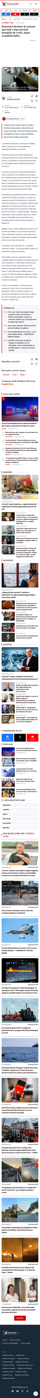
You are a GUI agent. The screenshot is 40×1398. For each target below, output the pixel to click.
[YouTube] (15, 14)
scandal (6, 375)
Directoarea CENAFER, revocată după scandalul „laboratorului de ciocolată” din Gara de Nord (19, 1310)
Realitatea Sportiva (7, 1355)
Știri (10, 19)
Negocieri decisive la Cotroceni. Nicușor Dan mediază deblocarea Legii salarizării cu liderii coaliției (21, 450)
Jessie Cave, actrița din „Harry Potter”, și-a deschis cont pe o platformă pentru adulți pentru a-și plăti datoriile (27, 519)
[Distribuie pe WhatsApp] (32, 101)
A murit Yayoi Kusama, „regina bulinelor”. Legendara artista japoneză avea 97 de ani (20, 506)
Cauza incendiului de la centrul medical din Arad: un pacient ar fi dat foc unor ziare (19, 426)
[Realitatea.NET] (11, 4)
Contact (4, 1340)
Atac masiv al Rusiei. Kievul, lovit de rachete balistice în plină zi (22, 326)
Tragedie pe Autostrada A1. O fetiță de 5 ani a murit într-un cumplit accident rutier (19, 1190)
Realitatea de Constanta (25, 1368)
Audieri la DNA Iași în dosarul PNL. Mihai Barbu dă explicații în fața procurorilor (27, 688)
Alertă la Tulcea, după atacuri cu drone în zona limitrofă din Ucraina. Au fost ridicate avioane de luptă (20, 1110)
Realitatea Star (20, 1355)
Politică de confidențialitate (10, 1343)
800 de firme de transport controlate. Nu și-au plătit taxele (26, 761)
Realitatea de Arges (21, 1372)
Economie (8, 437)
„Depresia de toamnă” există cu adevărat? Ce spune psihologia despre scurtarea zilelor (18, 595)
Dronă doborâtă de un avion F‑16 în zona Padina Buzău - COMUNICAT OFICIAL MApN (22, 334)
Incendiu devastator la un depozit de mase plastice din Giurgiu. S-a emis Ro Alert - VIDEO (18, 1270)
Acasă (5, 19)
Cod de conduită (25, 1343)
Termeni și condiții (15, 1340)
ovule (15, 375)
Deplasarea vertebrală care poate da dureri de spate (27, 627)
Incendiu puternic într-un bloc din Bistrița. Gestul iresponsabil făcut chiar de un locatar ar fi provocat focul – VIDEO (20, 1150)
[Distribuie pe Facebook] (36, 96)
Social (4, 429)
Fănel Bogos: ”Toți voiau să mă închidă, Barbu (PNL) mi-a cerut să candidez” (27, 720)
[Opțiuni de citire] (35, 1393)
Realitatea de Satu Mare (22, 1375)
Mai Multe (20, 1318)
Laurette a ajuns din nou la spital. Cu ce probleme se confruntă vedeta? (26, 530)
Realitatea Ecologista (8, 1358)
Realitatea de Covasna (22, 1362)
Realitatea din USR (7, 1362)
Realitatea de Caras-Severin (25, 1365)
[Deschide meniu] (36, 4)
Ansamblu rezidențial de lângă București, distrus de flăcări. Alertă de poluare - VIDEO (20, 1230)
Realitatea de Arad (7, 1372)
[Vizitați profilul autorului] (4, 98)
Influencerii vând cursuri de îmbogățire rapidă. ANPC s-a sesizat (27, 540)
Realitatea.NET (13, 99)
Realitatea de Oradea (8, 1365)
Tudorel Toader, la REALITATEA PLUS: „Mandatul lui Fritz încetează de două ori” (20, 677)
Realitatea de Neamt (23, 1358)
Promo (7, 464)
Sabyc (22, 375)
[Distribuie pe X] (36, 101)
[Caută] (31, 4)
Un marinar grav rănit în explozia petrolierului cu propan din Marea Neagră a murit (20, 1030)
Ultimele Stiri (17, 19)
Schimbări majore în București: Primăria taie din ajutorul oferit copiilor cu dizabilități (26, 618)
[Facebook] (6, 14)
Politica (8, 454)
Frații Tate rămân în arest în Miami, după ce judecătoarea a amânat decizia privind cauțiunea (27, 699)
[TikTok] (34, 14)
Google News (7, 384)
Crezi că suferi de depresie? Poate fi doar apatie (27, 637)
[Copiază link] (32, 96)
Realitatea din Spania (8, 1378)
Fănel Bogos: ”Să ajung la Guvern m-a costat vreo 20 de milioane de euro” (26, 710)
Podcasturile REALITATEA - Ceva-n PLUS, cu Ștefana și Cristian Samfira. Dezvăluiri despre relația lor (21, 460)
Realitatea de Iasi (7, 1375)
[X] (24, 14)
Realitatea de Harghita (8, 1368)
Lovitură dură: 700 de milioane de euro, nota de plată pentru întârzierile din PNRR (21, 441)
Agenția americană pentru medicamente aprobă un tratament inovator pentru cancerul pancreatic (27, 606)
